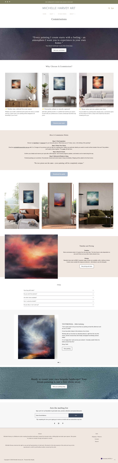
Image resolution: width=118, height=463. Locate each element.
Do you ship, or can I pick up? (31, 304)
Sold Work (36, 143)
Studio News (62, 14)
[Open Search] (109, 8)
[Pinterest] (9, 2)
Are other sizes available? (30, 297)
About (72, 14)
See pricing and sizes (86, 266)
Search (97, 441)
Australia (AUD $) (107, 458)
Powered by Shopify (29, 459)
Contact (97, 439)
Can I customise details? (30, 301)
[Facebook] (5, 2)
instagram (42, 143)
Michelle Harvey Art (18, 459)
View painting (67, 348)
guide (63, 149)
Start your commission (59, 50)
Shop (51, 14)
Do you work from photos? (30, 294)
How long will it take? (29, 290)
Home (44, 14)
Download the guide (59, 174)
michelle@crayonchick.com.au (21, 147)
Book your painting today (59, 386)
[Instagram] (7, 2)
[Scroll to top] (114, 459)
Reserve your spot (59, 123)
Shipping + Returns (97, 436)
